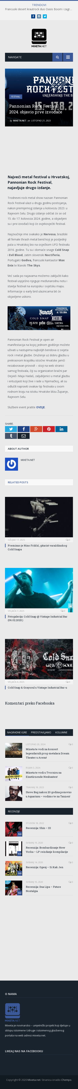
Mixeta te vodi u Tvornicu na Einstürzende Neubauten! (43, 775)
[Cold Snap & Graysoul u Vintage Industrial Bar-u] (39, 661)
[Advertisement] (41, 146)
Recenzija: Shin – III (38, 828)
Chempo (66, 1080)
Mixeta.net (19, 120)
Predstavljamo (41, 732)
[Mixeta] (39, 37)
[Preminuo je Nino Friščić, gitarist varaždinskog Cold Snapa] (39, 519)
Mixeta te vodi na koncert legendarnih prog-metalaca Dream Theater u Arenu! (47, 753)
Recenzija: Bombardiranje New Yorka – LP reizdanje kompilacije (47, 850)
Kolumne (61, 732)
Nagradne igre (17, 732)
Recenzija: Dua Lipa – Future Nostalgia (43, 889)
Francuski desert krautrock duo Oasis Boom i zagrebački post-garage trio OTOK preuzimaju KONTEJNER (40, 9)
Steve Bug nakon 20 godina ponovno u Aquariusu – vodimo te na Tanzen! (49, 794)
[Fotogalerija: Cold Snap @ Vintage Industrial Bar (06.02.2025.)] (39, 590)
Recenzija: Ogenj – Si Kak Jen (44, 867)
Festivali (15, 96)
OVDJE (40, 407)
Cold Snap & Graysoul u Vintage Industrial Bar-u (37, 687)
